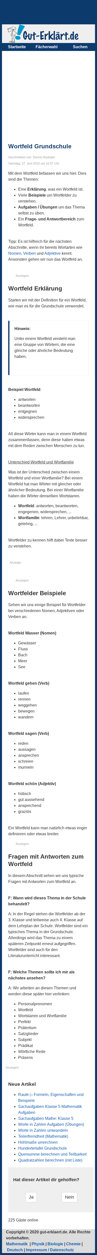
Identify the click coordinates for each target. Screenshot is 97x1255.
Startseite (17, 47)
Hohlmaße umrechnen (38, 1142)
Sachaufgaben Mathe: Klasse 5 (45, 1118)
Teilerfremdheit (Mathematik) (43, 1136)
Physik (38, 1244)
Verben (29, 253)
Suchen (80, 47)
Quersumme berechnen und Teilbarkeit (52, 1154)
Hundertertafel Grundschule (42, 1148)
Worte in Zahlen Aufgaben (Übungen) (51, 1124)
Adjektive (52, 253)
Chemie (73, 1244)
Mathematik (17, 1244)
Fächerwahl (46, 47)
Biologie (55, 1244)
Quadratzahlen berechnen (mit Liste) (50, 1160)
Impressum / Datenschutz (50, 1250)
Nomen (14, 253)
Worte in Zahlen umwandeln (43, 1130)
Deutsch (15, 1250)
